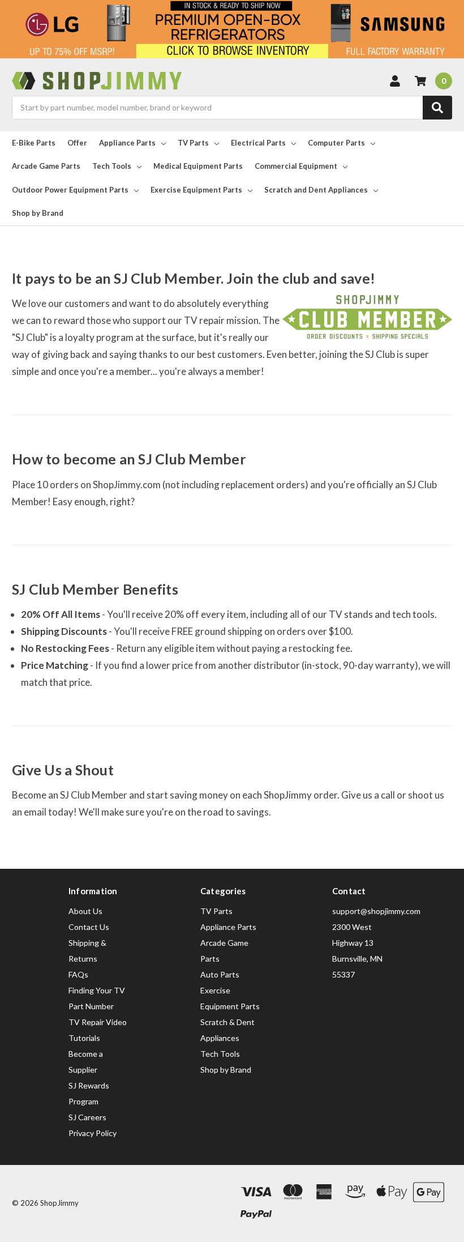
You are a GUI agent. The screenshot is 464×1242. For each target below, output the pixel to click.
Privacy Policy (92, 1133)
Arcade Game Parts (46, 165)
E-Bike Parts (33, 142)
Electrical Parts (258, 142)
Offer (77, 142)
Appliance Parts (127, 142)
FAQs (78, 974)
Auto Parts (219, 974)
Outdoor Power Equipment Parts (70, 189)
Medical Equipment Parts (198, 165)
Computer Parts (336, 142)
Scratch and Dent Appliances (316, 189)
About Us (85, 911)
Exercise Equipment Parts (196, 189)
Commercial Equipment (296, 165)
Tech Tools (111, 165)
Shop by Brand (37, 212)
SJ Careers (87, 1117)
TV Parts (193, 142)
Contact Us (88, 927)
